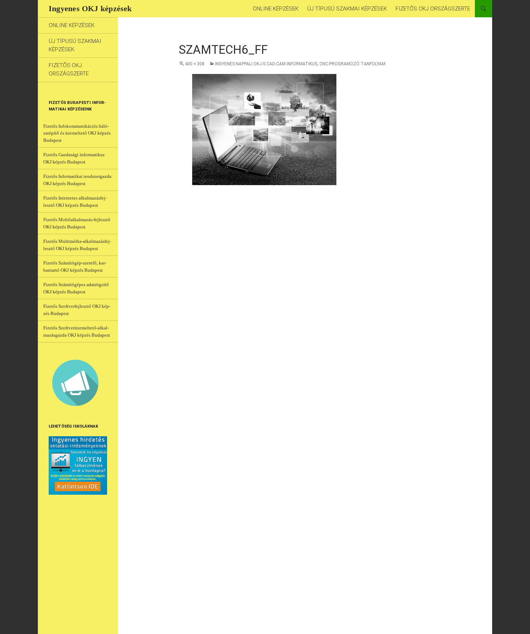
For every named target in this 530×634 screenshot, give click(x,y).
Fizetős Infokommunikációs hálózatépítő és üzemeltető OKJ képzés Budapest (77, 133)
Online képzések (276, 8)
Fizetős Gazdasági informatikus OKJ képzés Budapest (74, 158)
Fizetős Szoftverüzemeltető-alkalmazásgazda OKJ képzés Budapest (76, 331)
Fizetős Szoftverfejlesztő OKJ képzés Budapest (76, 309)
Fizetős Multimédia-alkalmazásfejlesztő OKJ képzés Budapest (77, 245)
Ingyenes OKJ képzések (90, 8)
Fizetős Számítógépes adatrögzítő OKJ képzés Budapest (76, 288)
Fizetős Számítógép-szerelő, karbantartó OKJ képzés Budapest (74, 266)
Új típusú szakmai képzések (347, 8)
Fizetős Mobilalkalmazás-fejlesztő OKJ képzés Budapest (76, 223)
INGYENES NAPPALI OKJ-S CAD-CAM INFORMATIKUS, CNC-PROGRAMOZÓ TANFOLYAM (300, 63)
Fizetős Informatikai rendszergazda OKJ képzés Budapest (77, 180)
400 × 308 (194, 63)
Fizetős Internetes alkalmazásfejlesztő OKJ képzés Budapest (75, 201)
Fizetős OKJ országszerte (433, 8)
